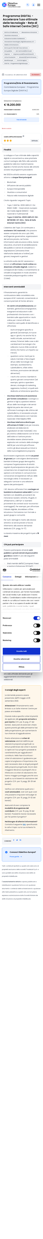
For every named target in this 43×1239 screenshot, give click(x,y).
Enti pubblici (8, 51)
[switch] (36, 625)
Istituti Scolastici (9, 57)
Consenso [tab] (7, 577)
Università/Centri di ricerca (27, 57)
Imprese (7, 54)
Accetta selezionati (21, 659)
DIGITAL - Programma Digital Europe (16, 63)
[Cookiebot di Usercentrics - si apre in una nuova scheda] (30, 570)
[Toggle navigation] (38, 5)
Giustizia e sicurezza (11, 35)
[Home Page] (11, 4)
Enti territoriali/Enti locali (24, 51)
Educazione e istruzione (29, 32)
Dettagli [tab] (18, 577)
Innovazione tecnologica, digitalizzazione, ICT (19, 42)
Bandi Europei (8, 60)
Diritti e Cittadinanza (11, 32)
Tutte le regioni (22, 60)
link (24, 824)
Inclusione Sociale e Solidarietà (14, 39)
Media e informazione (11, 45)
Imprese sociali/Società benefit (23, 54)
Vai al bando (22, 120)
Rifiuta (21, 667)
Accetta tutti (21, 651)
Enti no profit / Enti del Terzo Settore (16, 48)
